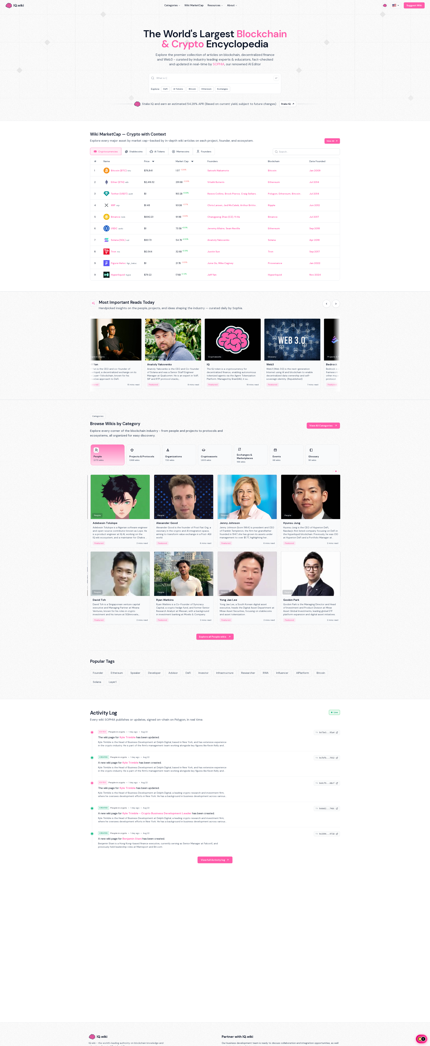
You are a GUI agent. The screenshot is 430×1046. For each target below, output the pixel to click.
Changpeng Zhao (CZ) (220, 216)
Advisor (173, 673)
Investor (204, 673)
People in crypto (117, 732)
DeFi (165, 89)
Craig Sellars (248, 193)
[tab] (105, 151)
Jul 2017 (314, 216)
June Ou (212, 263)
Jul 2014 (314, 182)
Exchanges (222, 89)
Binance (115, 216)
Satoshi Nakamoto (218, 170)
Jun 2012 (314, 205)
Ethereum (206, 89)
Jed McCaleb (231, 205)
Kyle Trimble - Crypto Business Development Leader (156, 813)
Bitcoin (192, 89)
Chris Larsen (214, 205)
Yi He (237, 216)
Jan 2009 (314, 170)
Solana (272, 239)
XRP (113, 205)
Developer (154, 673)
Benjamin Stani (132, 838)
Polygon (272, 193)
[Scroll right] (336, 304)
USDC (114, 228)
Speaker (135, 673)
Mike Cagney (225, 263)
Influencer (282, 673)
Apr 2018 (314, 239)
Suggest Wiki (414, 5)
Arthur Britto (248, 205)
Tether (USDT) (119, 193)
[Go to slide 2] (336, 471)
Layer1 (112, 682)
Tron (113, 251)
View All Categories (321, 425)
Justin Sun (213, 251)
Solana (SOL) (118, 239)
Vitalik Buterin (215, 182)
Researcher (248, 673)
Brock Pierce (232, 193)
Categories (171, 5)
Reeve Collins (215, 193)
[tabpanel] (215, 219)
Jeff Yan (212, 274)
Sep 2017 (314, 251)
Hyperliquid (118, 274)
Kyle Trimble (128, 737)
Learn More (272, 102)
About (231, 5)
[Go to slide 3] (338, 471)
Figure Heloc (118, 263)
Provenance (275, 263)
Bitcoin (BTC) (119, 170)
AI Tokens (178, 89)
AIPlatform (302, 673)
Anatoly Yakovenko (218, 239)
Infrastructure (224, 673)
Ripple (271, 205)
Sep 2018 (314, 228)
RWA (266, 673)
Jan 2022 (314, 263)
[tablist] (152, 151)
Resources (214, 5)
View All (330, 141)
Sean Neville (233, 228)
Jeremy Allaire (216, 228)
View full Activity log (213, 859)
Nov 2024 (315, 274)
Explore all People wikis (212, 636)
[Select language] (396, 5)
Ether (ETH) (117, 182)
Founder (98, 673)
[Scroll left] (326, 304)
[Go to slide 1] (333, 471)
